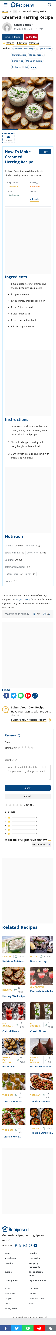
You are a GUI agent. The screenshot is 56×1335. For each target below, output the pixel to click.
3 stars (25, 747)
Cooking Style (11, 1280)
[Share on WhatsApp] (21, 696)
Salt (26, 67)
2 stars (22, 747)
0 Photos (34, 42)
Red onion (16, 67)
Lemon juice (17, 60)
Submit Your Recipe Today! (28, 719)
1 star (19, 747)
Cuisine (8, 1271)
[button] (50, 1328)
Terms (31, 1303)
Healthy (33, 1253)
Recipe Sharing (22, 599)
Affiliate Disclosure (37, 1298)
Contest (32, 1293)
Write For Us (10, 1293)
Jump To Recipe (12, 36)
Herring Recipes (19, 54)
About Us (9, 1288)
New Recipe (34, 1258)
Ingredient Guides (37, 1280)
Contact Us (34, 1288)
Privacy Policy (11, 1308)
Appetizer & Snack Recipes (23, 48)
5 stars (31, 747)
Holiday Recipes (36, 54)
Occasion (9, 1263)
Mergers (8, 1298)
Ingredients (10, 1258)
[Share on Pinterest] (31, 37)
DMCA (7, 1303)
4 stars (28, 747)
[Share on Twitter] (14, 696)
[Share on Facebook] (6, 696)
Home (5, 11)
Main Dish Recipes (34, 60)
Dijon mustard (45, 48)
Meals (7, 1253)
